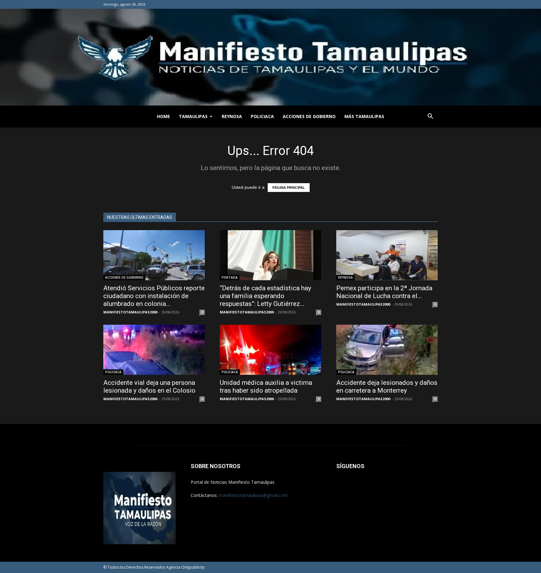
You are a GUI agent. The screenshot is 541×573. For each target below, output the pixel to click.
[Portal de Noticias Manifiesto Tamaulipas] (270, 57)
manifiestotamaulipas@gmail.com (253, 495)
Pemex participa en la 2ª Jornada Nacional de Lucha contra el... (384, 292)
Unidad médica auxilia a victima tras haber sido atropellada (266, 386)
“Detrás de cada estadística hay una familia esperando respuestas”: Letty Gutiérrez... (265, 295)
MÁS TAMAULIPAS (364, 116)
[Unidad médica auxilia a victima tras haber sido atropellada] (270, 350)
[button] (430, 117)
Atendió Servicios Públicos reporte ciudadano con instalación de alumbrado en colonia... (154, 295)
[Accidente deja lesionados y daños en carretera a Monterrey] (387, 350)
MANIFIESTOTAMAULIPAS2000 (130, 312)
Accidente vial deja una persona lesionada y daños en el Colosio (149, 386)
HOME (163, 116)
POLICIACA (262, 116)
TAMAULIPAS (193, 116)
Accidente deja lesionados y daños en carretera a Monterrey (386, 386)
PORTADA (230, 277)
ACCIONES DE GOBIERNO (309, 116)
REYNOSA (232, 116)
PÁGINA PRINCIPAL (288, 187)
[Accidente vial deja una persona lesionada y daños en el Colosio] (154, 350)
